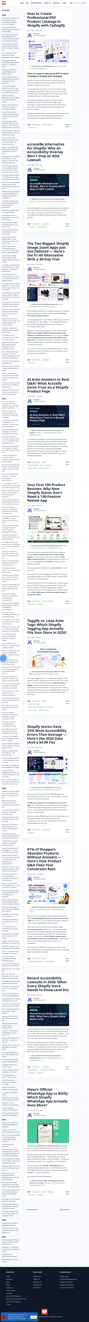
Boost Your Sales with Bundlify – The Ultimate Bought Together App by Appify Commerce (11, 1138)
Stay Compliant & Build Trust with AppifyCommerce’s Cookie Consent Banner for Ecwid (10, 519)
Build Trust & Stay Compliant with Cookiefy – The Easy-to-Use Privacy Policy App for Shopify (10, 578)
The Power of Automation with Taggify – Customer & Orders (11, 1005)
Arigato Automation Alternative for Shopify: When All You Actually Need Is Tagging (10, 99)
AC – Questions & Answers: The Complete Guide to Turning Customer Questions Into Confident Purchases (10, 38)
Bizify (43, 1192)
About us (47, 3)
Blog (27, 3)
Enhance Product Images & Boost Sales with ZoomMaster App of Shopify (11, 909)
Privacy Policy (10, 1290)
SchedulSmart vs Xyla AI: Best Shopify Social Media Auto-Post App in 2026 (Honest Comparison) (10, 195)
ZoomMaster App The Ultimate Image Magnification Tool (11, 1000)
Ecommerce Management (35, 961)
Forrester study (50, 929)
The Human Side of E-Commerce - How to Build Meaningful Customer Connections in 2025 (9, 716)
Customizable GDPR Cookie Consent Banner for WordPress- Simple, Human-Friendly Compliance (10, 423)
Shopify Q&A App (33, 465)
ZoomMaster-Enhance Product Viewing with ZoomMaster (11, 982)
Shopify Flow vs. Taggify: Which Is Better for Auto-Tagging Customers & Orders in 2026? (10, 259)
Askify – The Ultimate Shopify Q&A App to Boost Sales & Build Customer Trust (10, 563)
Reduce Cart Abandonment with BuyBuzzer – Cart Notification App (10, 753)
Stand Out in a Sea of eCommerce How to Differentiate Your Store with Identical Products (10, 1176)
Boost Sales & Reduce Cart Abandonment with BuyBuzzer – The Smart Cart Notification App (11, 545)
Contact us (56, 3)
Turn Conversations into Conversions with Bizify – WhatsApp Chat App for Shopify (9, 637)
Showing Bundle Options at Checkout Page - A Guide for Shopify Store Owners (10, 1206)
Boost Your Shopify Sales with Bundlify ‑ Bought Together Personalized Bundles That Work (11, 588)
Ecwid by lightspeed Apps (68, 1279)
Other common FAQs (67, 1288)
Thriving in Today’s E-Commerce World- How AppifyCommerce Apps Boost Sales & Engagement (10, 405)
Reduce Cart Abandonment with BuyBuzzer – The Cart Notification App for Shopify (10, 850)
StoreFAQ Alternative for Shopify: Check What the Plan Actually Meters (10, 29)
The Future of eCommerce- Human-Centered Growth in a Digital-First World (10, 537)
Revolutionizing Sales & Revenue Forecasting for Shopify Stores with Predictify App (10, 804)
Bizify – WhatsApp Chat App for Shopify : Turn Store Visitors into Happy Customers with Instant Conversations (11, 355)
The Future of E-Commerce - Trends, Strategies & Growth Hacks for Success (10, 738)
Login (64, 3)
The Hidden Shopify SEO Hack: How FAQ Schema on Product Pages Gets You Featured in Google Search (11, 268)
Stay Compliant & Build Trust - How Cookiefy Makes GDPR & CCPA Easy (11, 700)
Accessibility (45, 224)
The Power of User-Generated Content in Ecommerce (11, 1200)
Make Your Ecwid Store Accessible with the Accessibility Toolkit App (9, 724)
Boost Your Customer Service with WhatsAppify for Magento (11, 947)
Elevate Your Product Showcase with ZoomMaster (10, 1104)
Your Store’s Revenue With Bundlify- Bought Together (10, 1061)
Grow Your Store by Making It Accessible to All (10, 362)
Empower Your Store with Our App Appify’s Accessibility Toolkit (11, 1047)
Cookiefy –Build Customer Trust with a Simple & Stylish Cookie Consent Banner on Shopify (10, 377)
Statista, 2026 (32, 1148)
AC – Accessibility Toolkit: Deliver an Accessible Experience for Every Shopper (11, 55)
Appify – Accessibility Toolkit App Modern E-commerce (10, 952)
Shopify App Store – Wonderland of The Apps (9, 1255)
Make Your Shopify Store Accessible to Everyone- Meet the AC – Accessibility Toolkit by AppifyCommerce (10, 440)
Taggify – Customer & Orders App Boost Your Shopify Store (10, 942)
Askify (44, 462)
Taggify (44, 701)
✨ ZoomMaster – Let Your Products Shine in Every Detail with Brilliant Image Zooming (11, 485)
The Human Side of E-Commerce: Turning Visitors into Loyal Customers (10, 337)
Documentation (36, 3)
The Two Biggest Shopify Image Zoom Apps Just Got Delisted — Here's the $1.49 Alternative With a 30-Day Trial (11, 124)
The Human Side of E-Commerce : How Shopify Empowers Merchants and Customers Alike (9, 510)
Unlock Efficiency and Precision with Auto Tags (9, 1076)
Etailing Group (55, 335)
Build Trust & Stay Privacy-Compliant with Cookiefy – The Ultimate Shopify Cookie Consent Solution (11, 322)
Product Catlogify (47, 124)
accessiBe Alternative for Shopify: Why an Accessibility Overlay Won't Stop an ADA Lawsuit (10, 115)
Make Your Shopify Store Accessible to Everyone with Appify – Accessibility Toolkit (10, 679)
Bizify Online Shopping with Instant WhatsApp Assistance (10, 1099)
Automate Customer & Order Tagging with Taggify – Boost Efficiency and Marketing (10, 869)
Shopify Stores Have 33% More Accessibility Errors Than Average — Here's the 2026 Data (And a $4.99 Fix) (11, 160)
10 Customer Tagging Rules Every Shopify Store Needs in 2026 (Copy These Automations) (10, 204)
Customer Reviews (47, 601)
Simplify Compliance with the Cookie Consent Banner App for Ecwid (10, 760)
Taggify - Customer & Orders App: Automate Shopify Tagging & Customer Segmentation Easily (10, 346)
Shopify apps (64, 1276)
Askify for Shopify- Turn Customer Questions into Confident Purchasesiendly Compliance (10, 414)
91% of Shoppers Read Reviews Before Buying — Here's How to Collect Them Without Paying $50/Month (10, 249)
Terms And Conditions (13, 1302)
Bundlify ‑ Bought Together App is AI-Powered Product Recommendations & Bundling (11, 902)
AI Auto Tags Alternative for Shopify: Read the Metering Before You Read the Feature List (10, 47)
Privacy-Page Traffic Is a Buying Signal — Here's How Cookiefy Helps (10, 217)
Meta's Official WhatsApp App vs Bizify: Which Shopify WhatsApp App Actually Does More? (10, 185)
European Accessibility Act (47, 1070)
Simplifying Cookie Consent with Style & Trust (10, 915)
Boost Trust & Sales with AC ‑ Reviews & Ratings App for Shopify (10, 707)
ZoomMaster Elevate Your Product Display (9, 1066)
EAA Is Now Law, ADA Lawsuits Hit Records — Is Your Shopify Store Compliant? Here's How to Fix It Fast (11, 287)
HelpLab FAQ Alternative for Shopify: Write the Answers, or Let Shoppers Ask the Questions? (11, 80)
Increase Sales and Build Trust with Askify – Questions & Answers (11, 1040)
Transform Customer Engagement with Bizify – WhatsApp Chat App (9, 959)
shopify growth (32, 468)
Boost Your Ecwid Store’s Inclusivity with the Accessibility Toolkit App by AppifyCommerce (10, 877)
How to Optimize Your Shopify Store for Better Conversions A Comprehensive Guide (11, 1161)
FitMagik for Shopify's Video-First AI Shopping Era (10, 211)
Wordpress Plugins (66, 1282)
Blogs (8, 1285)
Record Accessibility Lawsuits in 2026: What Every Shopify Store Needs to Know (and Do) (11, 177)
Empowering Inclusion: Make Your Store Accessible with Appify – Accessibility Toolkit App (10, 794)
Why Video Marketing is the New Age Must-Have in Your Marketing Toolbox (10, 1213)
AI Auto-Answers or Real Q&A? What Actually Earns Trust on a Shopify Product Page (11, 133)
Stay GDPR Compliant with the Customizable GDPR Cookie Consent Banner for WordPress (11, 894)
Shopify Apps (36, 124)
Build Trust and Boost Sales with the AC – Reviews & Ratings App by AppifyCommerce (10, 477)
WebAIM (37, 794)
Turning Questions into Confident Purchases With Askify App (9, 929)
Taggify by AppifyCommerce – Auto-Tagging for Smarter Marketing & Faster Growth (10, 432)
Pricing (8, 1304)
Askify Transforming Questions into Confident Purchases (9, 1082)
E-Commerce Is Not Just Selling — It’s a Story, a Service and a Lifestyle (11, 570)
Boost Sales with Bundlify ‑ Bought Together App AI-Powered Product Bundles (10, 731)
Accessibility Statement (13, 1296)
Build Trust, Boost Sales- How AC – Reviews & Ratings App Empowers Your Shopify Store (11, 629)
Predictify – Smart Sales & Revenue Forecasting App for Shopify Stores (10, 330)
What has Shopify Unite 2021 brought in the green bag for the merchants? (10, 1242)
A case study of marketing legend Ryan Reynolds (9, 1224)
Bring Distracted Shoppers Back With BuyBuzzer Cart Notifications (10, 225)
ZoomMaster (31, 349)
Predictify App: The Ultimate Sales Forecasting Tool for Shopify (10, 936)
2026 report (48, 797)
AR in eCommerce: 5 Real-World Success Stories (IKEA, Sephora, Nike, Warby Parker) (10, 1185)
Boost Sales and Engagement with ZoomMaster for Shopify (10, 766)
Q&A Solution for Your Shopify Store (11, 970)
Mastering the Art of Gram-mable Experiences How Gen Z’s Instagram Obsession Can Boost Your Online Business (10, 1153)
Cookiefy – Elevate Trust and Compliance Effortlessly (10, 1071)
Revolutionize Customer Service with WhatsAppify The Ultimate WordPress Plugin (10, 836)
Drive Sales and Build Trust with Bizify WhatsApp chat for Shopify (10, 1054)
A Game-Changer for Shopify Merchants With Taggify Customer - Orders (10, 812)
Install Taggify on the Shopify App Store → (46, 674)
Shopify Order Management (36, 707)
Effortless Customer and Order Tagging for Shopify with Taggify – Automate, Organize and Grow (11, 654)
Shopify (36, 340)
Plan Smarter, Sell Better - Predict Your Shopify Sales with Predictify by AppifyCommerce (9, 597)
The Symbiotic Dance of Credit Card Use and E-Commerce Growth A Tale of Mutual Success (11, 1193)
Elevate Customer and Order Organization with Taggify (10, 1114)
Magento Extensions (67, 1285)
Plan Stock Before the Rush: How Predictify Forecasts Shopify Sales (10, 232)
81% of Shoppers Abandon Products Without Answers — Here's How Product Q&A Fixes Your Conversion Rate (10, 169)
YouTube (36, 1276)
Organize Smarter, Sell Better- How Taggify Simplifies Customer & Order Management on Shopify (10, 529)
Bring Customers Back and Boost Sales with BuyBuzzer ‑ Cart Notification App (10, 662)
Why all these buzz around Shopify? (10, 1260)
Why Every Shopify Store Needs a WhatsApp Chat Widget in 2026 (9, 72)
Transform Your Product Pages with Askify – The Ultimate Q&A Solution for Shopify (11, 686)
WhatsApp (50, 1192)
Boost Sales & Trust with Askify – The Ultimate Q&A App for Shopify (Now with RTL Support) (11, 670)
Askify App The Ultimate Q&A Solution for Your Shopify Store (10, 988)
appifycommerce (42, 227)
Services (9, 1293)
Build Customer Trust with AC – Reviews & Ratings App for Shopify (10, 368)
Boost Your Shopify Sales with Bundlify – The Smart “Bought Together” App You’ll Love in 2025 (11, 468)
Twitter (35, 1279)
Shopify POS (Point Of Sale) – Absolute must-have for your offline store (10, 1230)
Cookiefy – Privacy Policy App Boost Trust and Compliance (10, 965)
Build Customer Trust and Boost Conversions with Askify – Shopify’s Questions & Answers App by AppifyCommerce (11, 860)
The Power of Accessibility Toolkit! (9, 1093)
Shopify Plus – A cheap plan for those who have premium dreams (10, 1249)
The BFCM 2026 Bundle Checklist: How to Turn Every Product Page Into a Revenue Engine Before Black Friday (10, 89)
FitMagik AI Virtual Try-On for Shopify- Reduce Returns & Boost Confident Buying (10, 392)
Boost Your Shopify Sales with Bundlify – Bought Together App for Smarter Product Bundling (11, 312)
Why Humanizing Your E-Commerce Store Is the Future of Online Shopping (11, 645)
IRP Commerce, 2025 (39, 921)
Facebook (36, 1282)
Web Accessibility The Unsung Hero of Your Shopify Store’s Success (11, 1168)
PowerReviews (37, 557)
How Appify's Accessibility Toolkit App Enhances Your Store (10, 922)
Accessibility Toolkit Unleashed (8, 1145)
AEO (41, 465)
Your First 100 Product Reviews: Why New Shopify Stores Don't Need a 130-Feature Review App (10, 141)
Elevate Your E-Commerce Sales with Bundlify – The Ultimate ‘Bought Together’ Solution (10, 828)
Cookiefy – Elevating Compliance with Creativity (10, 1109)
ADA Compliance (33, 1070)
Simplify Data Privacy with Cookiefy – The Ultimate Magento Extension (9, 843)
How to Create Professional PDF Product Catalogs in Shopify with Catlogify (10, 107)
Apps (22, 3)
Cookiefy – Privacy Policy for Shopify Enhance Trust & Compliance (10, 1033)
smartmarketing (50, 961)
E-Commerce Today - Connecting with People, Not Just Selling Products (10, 614)
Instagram (36, 1285)
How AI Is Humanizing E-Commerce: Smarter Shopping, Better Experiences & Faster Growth (11, 458)
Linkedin (36, 1288)
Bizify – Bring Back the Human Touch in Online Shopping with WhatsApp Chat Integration (11, 494)
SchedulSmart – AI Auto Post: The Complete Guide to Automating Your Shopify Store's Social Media (10, 21)
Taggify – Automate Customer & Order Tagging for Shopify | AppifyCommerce (11, 746)
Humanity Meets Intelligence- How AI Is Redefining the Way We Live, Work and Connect (11, 502)
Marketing (40, 604)
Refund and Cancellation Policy (16, 1299)
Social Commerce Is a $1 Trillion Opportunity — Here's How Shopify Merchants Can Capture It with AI (10, 277)
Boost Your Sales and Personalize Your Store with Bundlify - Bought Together (10, 976)
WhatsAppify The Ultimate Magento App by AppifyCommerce (9, 1026)
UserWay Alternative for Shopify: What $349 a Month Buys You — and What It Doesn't (10, 64)
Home (8, 1276)
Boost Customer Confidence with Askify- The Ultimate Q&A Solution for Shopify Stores (11, 782)
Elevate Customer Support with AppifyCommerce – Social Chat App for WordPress (11, 885)
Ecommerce (31, 127)
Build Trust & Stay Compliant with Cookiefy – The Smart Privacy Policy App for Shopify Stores (11, 449)
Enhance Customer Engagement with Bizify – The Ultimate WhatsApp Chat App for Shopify (10, 773)
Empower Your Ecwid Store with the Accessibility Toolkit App (10, 1018)
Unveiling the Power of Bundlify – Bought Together (10, 1088)
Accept (33, 1317)
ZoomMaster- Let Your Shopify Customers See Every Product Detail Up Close (11, 622)
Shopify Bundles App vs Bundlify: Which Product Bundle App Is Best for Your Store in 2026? (10, 240)
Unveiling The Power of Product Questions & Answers (11, 1131)
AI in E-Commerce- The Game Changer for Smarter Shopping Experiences (10, 693)
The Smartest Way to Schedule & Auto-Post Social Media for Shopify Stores (11, 385)
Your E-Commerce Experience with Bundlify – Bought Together (10, 1011)
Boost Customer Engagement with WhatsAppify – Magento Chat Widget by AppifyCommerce (10, 606)
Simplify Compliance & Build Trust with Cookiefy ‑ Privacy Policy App (10, 819)
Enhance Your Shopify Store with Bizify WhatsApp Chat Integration (10, 1125)
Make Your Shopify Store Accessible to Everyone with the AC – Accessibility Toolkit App (10, 555)
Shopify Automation (34, 704)
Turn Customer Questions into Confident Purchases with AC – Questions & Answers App (11, 304)
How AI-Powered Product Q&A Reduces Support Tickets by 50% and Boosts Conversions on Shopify (11, 296)
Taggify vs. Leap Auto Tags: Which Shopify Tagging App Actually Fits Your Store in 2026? (10, 150)
